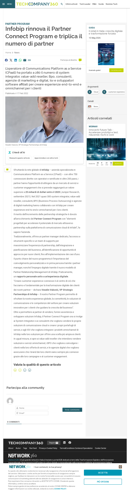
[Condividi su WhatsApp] (20, 60)
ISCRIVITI (118, 164)
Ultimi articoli (71, 4)
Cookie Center (100, 448)
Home (8, 52)
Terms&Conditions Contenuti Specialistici (76, 448)
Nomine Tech (111, 4)
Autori (18, 448)
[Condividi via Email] (25, 60)
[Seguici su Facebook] (69, 443)
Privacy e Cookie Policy (48, 448)
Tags (25, 448)
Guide (101, 4)
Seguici (52, 443)
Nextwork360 (13, 460)
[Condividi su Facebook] (6, 60)
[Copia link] (29, 60)
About (10, 448)
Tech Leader (84, 4)
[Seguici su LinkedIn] (64, 443)
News (17, 52)
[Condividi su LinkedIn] (15, 60)
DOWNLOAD (116, 70)
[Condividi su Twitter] (11, 60)
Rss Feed (33, 448)
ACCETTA (103, 472)
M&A (94, 4)
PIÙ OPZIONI (103, 481)
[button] (7, 4)
